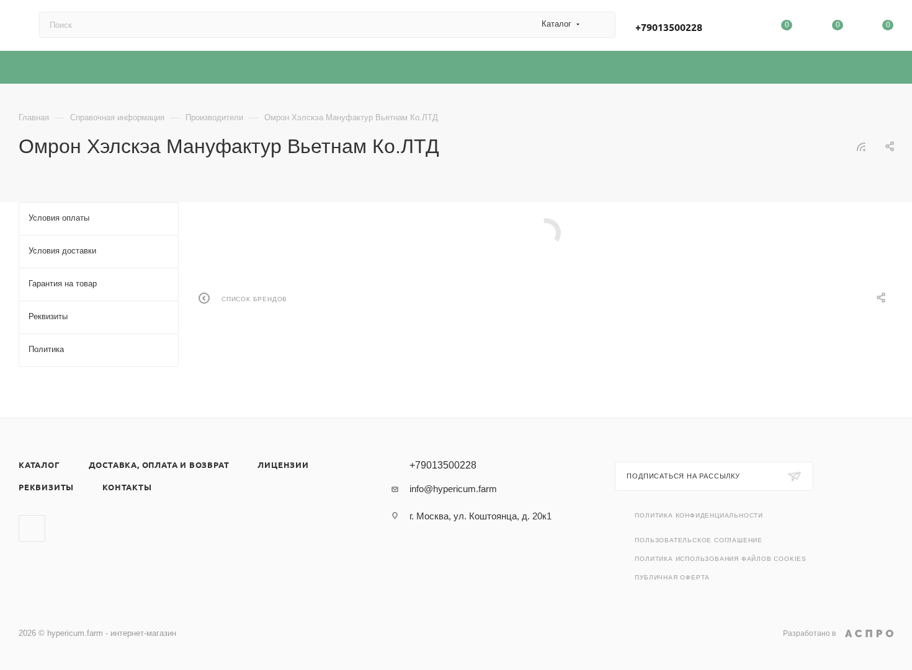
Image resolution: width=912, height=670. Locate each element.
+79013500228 (668, 26)
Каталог (39, 464)
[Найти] (600, 25)
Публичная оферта (672, 577)
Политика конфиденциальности (699, 515)
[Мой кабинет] (736, 27)
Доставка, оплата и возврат (159, 464)
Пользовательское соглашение (698, 540)
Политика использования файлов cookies (721, 558)
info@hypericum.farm (453, 488)
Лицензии (282, 464)
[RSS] (861, 146)
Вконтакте (32, 528)
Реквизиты (46, 487)
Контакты (126, 487)
